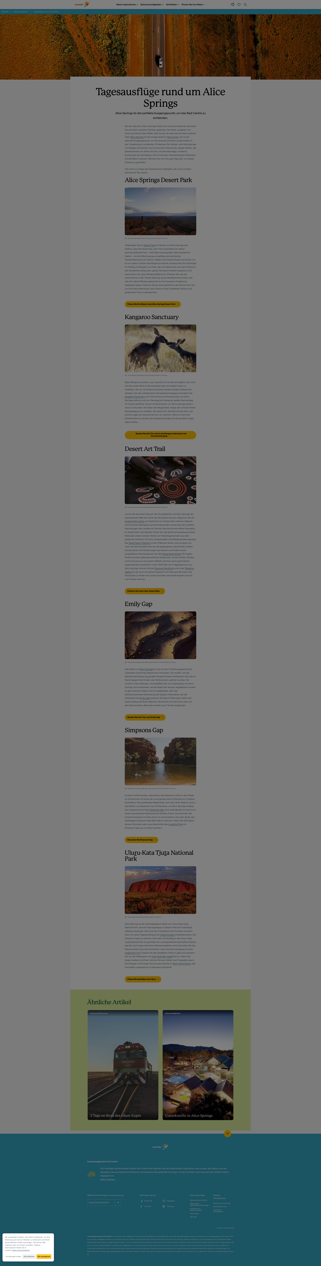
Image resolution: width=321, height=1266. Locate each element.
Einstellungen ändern (13, 1256)
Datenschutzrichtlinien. (21, 1250)
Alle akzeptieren (43, 1256)
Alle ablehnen (29, 1256)
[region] (28, 1247)
